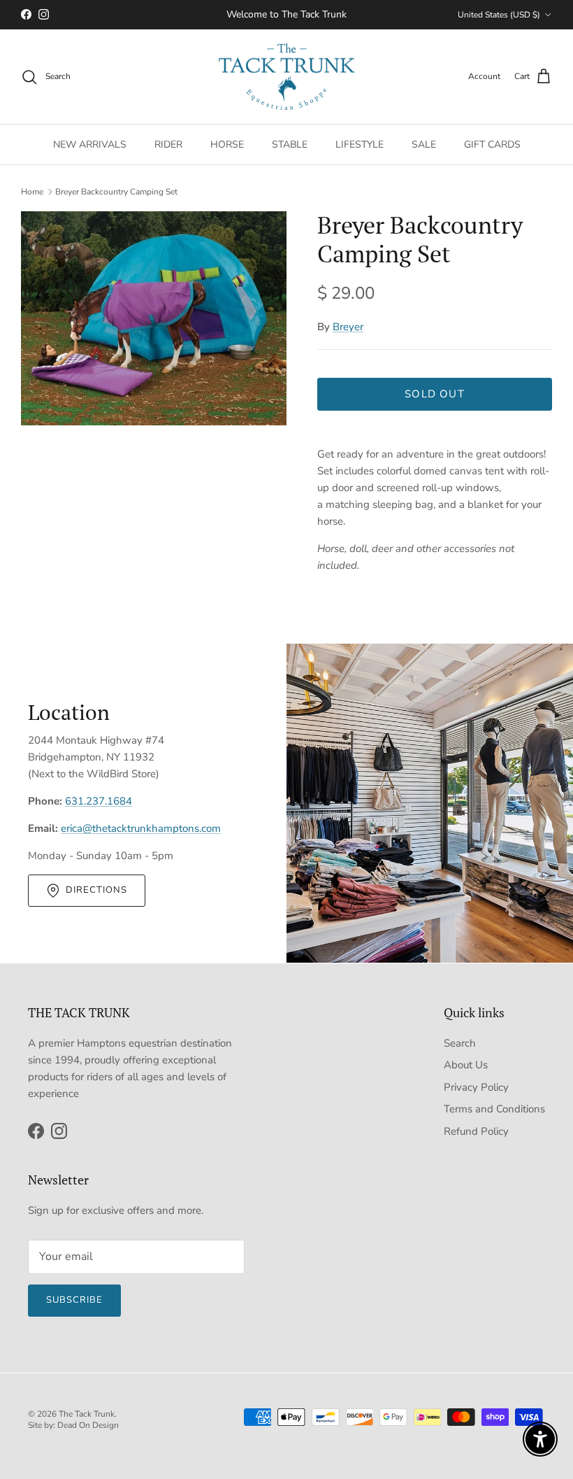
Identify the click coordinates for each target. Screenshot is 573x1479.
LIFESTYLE (359, 144)
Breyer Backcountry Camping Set (116, 191)
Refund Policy (476, 1131)
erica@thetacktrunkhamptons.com (141, 828)
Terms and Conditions (494, 1109)
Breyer (348, 327)
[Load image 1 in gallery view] (153, 318)
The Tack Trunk (87, 1414)
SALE (424, 144)
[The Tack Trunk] (287, 77)
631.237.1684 (98, 801)
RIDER (168, 144)
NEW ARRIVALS (89, 144)
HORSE (227, 144)
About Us (466, 1065)
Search (460, 1043)
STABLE (289, 144)
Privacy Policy (476, 1087)
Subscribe (74, 1300)
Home (32, 191)
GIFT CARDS (492, 144)
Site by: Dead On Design (73, 1425)
